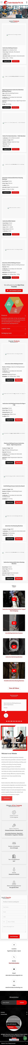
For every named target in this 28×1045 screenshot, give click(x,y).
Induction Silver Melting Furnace (11, 262)
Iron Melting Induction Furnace (14, 633)
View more (7, 798)
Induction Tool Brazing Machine (14, 526)
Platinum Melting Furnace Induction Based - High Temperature (14, 444)
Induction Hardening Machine (14, 657)
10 (21, 721)
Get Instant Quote (15, 290)
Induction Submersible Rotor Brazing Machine (14, 563)
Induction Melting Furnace (10, 48)
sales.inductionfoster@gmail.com (14, 975)
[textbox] (14, 902)
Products (3, 1012)
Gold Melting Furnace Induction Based (14, 486)
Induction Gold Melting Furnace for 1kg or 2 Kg (14, 404)
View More (15, 61)
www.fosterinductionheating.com (14, 987)
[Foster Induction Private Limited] (13, 2)
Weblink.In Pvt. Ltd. (20, 1036)
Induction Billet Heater (9, 221)
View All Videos (14, 688)
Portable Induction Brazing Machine (14, 680)
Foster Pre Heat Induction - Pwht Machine (14, 136)
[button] (14, 963)
